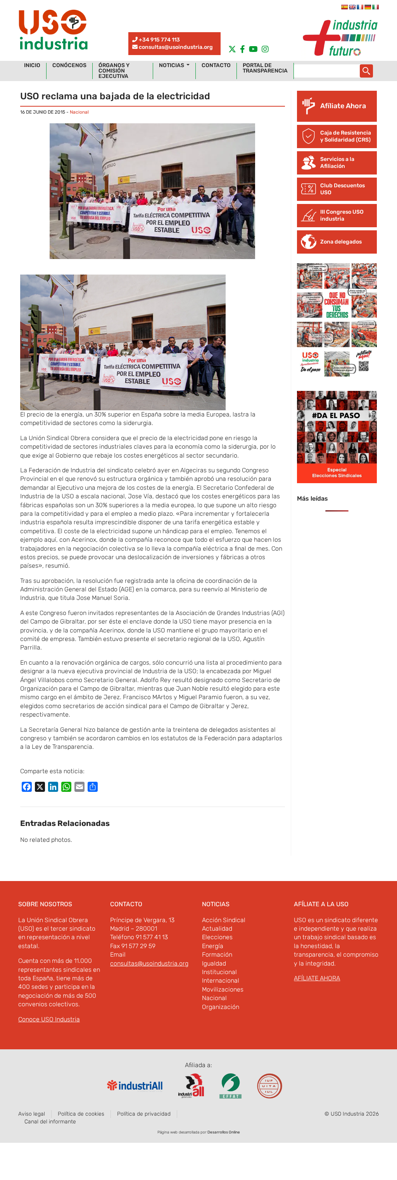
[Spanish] (344, 7)
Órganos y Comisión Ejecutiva (113, 71)
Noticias (172, 65)
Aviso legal (31, 1114)
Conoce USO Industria (49, 1019)
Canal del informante (50, 1121)
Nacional (79, 112)
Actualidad (217, 928)
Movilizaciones (222, 989)
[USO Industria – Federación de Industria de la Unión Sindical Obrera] (53, 31)
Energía (212, 946)
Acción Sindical (223, 920)
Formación (217, 954)
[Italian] (375, 7)
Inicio (32, 65)
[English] (352, 7)
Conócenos (69, 65)
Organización (220, 1007)
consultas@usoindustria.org (176, 47)
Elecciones (217, 937)
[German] (367, 7)
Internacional (220, 980)
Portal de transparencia (265, 68)
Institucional (219, 972)
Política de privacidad (144, 1114)
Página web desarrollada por (198, 1132)
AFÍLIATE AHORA (317, 978)
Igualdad (214, 963)
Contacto (216, 65)
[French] (359, 7)
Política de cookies (81, 1114)
